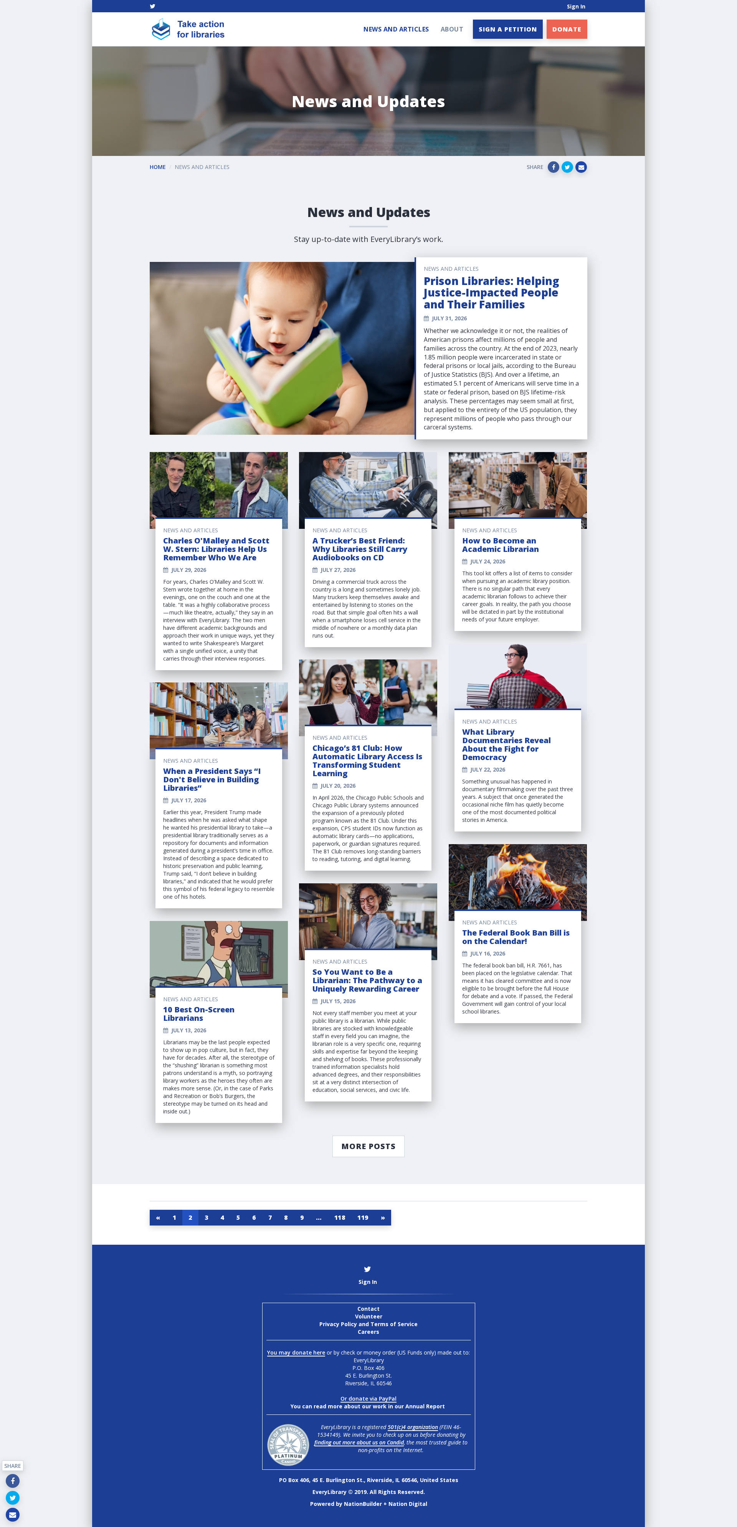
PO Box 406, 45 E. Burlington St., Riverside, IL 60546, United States (368, 1480)
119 (362, 1217)
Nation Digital (407, 1503)
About (452, 29)
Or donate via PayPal (368, 1398)
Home (158, 167)
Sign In (576, 6)
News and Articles (396, 29)
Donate (567, 29)
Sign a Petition (508, 29)
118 (339, 1217)
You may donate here (296, 1352)
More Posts (368, 1146)
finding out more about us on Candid (359, 1442)
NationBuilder (363, 1503)
